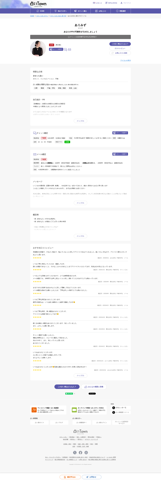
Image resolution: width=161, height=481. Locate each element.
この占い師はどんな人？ (120, 44)
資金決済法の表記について (97, 457)
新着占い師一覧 (121, 408)
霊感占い (99, 437)
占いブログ (59, 422)
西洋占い (80, 439)
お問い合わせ (83, 459)
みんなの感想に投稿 (95, 387)
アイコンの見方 (125, 60)
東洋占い (73, 439)
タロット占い (63, 437)
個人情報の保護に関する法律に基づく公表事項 (102, 459)
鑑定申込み (71, 477)
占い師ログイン (101, 422)
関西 (96, 444)
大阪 (73, 446)
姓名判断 (65, 439)
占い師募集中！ (81, 422)
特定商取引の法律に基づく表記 (78, 457)
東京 (91, 444)
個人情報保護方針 (60, 459)
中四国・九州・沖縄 (83, 446)
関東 (74, 444)
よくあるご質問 (111, 457)
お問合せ (93, 477)
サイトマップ (49, 459)
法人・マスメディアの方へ (53, 457)
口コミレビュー (120, 48)
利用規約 (65, 457)
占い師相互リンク (72, 459)
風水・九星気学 (81, 437)
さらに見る (80, 375)
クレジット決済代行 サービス (121, 422)
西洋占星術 (91, 437)
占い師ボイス (39, 422)
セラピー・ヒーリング (91, 439)
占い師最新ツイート (122, 412)
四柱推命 (72, 437)
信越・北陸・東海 (83, 444)
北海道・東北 (67, 444)
